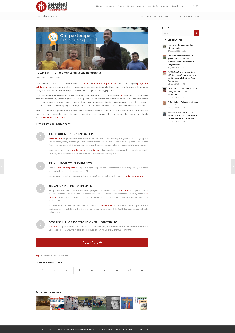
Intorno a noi (55, 77)
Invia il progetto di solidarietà (70, 163)
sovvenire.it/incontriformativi (52, 117)
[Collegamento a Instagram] (197, 6)
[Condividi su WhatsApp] (67, 270)
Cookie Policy (138, 329)
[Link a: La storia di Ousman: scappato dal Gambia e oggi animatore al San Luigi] (99, 303)
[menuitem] (99, 6)
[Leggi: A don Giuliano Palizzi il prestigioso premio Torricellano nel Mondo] (164, 103)
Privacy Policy (127, 329)
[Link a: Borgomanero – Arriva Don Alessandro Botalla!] (113, 303)
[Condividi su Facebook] (42, 270)
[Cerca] (182, 6)
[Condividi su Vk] (117, 270)
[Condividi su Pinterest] (80, 270)
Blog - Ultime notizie (46, 15)
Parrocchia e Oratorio (50, 255)
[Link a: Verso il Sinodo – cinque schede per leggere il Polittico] (127, 303)
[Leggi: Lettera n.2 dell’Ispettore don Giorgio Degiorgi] (164, 46)
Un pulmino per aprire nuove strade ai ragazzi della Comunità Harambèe (183, 91)
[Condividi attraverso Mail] (142, 270)
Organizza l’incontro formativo (71, 186)
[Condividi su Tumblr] (104, 270)
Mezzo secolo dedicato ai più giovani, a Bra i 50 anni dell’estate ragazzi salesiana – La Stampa (182, 115)
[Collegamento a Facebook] (193, 6)
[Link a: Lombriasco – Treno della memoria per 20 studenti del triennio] (43, 303)
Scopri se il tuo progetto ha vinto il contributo (83, 222)
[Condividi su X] (55, 270)
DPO (146, 329)
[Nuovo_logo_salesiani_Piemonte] (51, 6)
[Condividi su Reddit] (129, 270)
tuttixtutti (64, 255)
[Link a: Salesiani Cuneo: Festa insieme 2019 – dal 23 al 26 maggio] (71, 303)
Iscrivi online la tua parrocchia (71, 134)
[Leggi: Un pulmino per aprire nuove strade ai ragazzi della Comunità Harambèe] (164, 89)
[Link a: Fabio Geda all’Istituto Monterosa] (141, 303)
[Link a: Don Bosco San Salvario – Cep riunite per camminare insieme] (85, 303)
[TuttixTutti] (92, 48)
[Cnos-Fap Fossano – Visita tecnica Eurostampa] (2, 166)
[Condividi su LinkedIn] (92, 270)
